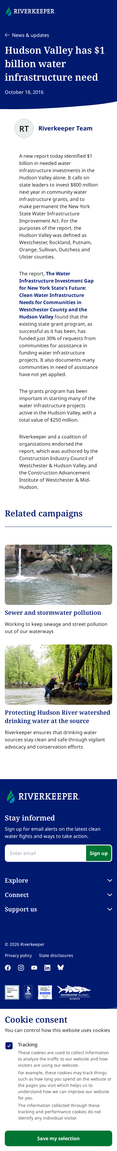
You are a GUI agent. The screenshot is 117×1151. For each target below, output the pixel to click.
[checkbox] (9, 1044)
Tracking (28, 1044)
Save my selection (58, 1138)
